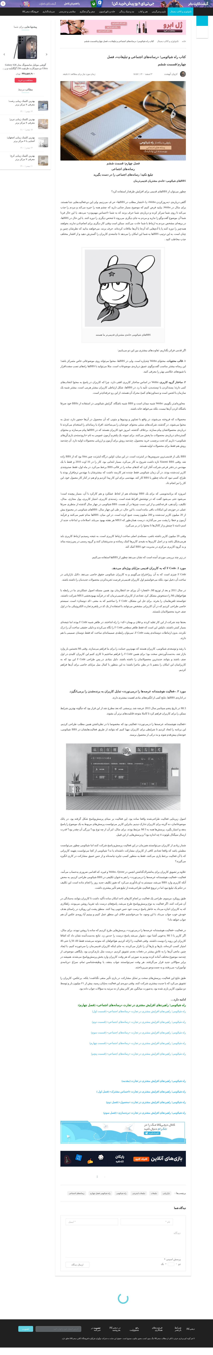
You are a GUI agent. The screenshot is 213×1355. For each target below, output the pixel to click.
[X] (31, 1338)
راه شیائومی (121, 1193)
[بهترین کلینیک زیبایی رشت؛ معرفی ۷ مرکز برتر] (43, 106)
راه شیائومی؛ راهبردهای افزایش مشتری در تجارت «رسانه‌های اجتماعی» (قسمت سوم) (138, 1032)
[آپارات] (37, 1338)
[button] (103, 1177)
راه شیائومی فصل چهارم (100, 1193)
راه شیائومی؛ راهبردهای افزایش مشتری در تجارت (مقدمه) (154, 1081)
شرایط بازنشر (178, 1328)
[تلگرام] (19, 1338)
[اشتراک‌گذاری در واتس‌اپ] (67, 1176)
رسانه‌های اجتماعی (76, 1193)
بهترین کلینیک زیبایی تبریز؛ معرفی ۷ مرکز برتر (22, 121)
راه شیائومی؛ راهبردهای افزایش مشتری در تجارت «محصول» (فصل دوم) (146, 1102)
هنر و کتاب (143, 11)
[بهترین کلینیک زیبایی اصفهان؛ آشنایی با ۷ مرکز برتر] (43, 142)
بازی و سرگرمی (159, 11)
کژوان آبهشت (171, 74)
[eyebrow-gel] (123, 27)
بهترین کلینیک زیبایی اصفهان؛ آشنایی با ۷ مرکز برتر (21, 139)
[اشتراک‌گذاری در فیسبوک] (79, 1176)
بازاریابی (166, 1193)
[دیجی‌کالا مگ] (202, 21)
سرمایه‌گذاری (49, 11)
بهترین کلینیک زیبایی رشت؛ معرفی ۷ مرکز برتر (21, 103)
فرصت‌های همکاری (157, 1328)
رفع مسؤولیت (134, 1328)
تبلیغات (154, 1193)
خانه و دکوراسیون (107, 11)
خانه (184, 41)
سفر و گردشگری (87, 11)
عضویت (25, 1329)
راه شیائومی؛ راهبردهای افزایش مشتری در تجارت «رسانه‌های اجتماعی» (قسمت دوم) (139, 1022)
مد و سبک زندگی (126, 11)
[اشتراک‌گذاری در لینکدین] (85, 1176)
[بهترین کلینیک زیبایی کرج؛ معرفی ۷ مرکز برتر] (43, 160)
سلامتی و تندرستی (67, 11)
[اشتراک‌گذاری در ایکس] (73, 1176)
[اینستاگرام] (25, 1338)
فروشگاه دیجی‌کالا (30, 11)
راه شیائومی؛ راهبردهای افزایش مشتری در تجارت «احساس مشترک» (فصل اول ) (141, 1091)
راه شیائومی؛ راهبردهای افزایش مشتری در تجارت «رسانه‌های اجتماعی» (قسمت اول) (139, 1011)
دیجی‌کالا (190, 1329)
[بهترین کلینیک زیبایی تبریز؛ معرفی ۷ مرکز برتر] (43, 124)
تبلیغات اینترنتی (138, 1193)
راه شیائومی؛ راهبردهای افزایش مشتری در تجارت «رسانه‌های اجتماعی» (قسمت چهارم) (138, 1043)
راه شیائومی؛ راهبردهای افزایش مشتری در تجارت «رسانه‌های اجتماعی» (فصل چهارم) (132, 1005)
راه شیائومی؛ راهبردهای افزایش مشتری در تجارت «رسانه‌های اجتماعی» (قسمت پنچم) (138, 1053)
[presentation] (46, 53)
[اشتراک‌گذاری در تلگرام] (61, 1176)
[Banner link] (106, 3)
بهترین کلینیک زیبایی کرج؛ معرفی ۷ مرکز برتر (22, 158)
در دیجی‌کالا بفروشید (114, 1328)
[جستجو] (202, 33)
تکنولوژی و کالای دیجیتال (181, 11)
